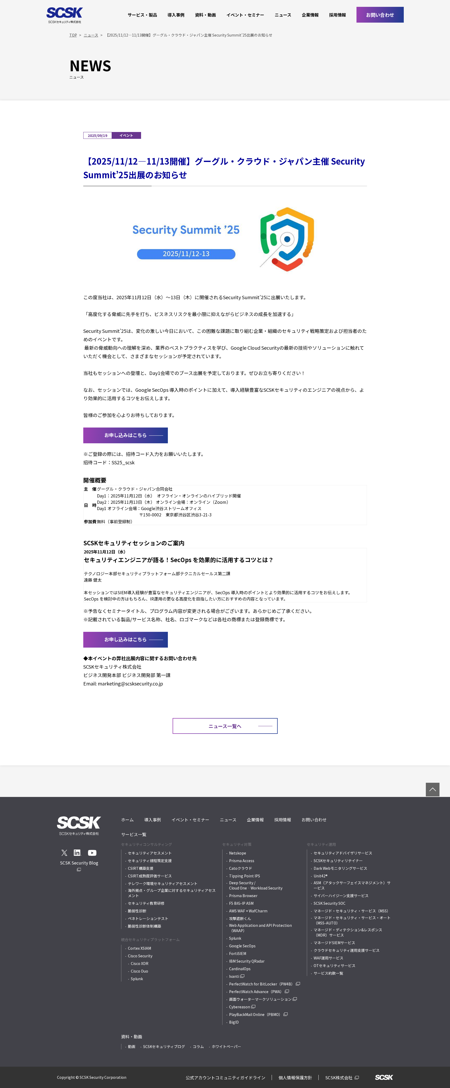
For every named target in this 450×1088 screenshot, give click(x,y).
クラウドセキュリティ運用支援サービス (347, 950)
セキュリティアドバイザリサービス (343, 853)
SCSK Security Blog (79, 863)
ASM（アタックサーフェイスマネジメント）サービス (352, 885)
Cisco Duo (139, 971)
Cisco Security (140, 955)
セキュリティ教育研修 (146, 903)
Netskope (237, 853)
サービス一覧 (133, 834)
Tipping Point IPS (244, 875)
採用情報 (337, 15)
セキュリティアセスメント (150, 853)
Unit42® (321, 875)
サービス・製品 (142, 15)
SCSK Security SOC (329, 903)
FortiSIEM (237, 953)
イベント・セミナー (245, 15)
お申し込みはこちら (125, 434)
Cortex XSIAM (139, 948)
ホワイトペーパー (226, 1046)
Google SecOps (242, 945)
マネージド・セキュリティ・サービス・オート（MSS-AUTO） (352, 920)
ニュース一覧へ (225, 726)
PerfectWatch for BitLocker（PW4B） (262, 984)
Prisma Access (241, 860)
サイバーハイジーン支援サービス (341, 895)
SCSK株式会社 (339, 1077)
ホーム (127, 819)
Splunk (137, 978)
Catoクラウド (240, 868)
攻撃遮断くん (240, 918)
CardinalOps (240, 968)
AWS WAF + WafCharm (248, 910)
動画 (131, 1046)
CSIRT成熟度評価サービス (150, 875)
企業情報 (310, 15)
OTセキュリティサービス (334, 965)
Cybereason (239, 1006)
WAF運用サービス (328, 957)
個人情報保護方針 (295, 1077)
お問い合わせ (380, 14)
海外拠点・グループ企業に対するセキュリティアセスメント (172, 893)
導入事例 (176, 15)
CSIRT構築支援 (140, 868)
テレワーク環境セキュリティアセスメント (163, 883)
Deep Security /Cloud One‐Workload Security (255, 885)
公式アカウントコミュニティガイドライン (225, 1077)
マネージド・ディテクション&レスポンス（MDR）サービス (348, 932)
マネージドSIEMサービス (334, 942)
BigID (234, 1022)
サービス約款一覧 (328, 973)
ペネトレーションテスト (148, 918)
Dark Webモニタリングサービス (340, 868)
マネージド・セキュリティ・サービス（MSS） (352, 910)
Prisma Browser (243, 895)
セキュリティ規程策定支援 (150, 860)
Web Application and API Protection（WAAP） (260, 928)
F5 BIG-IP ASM (241, 903)
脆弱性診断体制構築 (144, 926)
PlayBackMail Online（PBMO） (255, 1014)
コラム (198, 1046)
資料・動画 (205, 15)
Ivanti (234, 976)
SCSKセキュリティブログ (164, 1046)
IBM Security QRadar (247, 961)
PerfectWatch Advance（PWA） (256, 991)
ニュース (283, 15)
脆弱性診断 (137, 910)
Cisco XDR (139, 963)
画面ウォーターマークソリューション (260, 999)
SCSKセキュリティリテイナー (338, 860)
